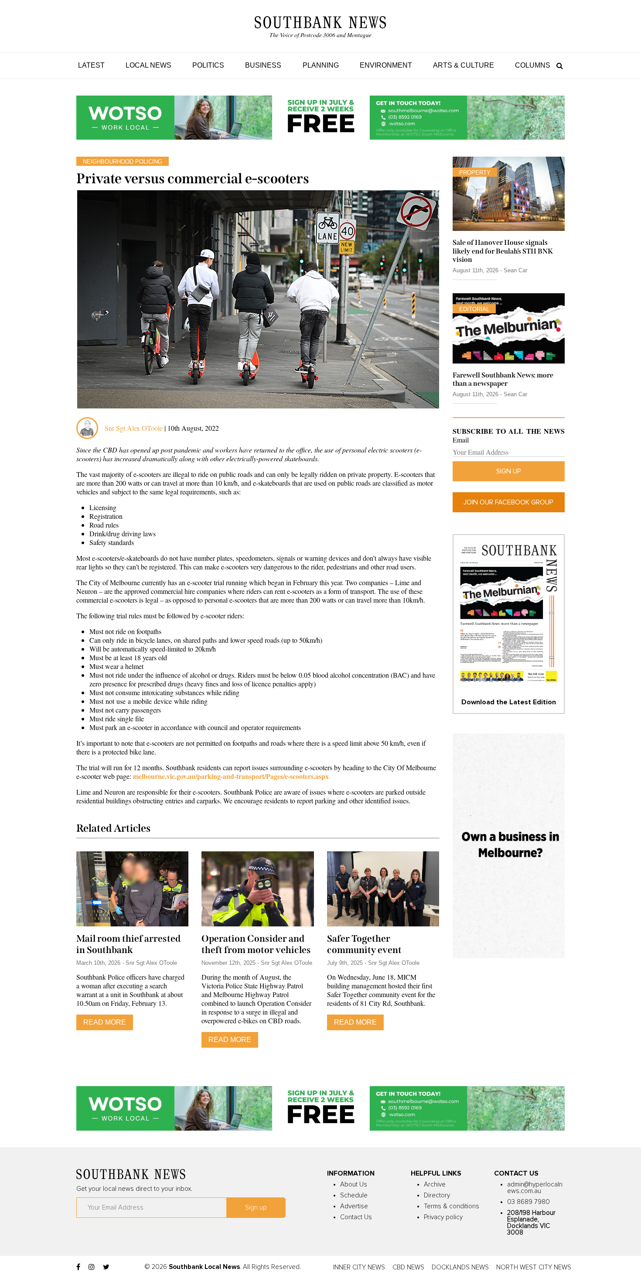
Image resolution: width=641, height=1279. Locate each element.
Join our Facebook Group (508, 502)
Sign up (508, 471)
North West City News (533, 1267)
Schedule (354, 1195)
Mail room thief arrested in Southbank (128, 944)
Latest (91, 65)
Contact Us (356, 1217)
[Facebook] (78, 1267)
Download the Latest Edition (508, 702)
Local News (148, 65)
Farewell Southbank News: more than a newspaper (503, 379)
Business (263, 65)
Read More (104, 1022)
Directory (437, 1195)
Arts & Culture (463, 65)
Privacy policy (443, 1217)
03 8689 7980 (528, 1202)
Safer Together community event (364, 944)
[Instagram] (92, 1267)
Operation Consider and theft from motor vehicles (256, 944)
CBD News (408, 1267)
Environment (386, 65)
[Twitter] (106, 1267)
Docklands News (460, 1267)
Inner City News (359, 1267)
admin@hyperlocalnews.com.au (535, 1187)
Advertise (354, 1206)
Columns (532, 65)
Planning (321, 65)
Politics (208, 65)
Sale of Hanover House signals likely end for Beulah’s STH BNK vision (503, 250)
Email (461, 439)
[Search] (557, 65)
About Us (353, 1184)
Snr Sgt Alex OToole (134, 427)
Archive (435, 1184)
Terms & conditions (451, 1206)
